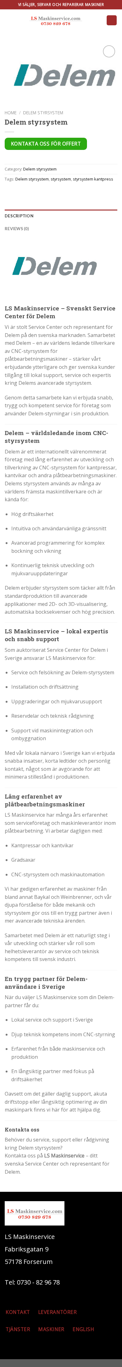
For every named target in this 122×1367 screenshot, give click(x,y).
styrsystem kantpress (93, 179)
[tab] (61, 216)
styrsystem (61, 179)
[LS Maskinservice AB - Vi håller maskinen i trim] (55, 20)
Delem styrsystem (43, 113)
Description (19, 215)
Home (11, 113)
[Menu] (112, 20)
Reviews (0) (17, 228)
